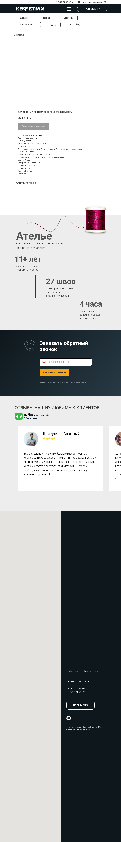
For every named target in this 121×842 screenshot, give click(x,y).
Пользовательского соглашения (71, 385)
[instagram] (68, 718)
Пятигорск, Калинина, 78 (93, 2)
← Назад (18, 35)
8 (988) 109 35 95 (64, 2)
